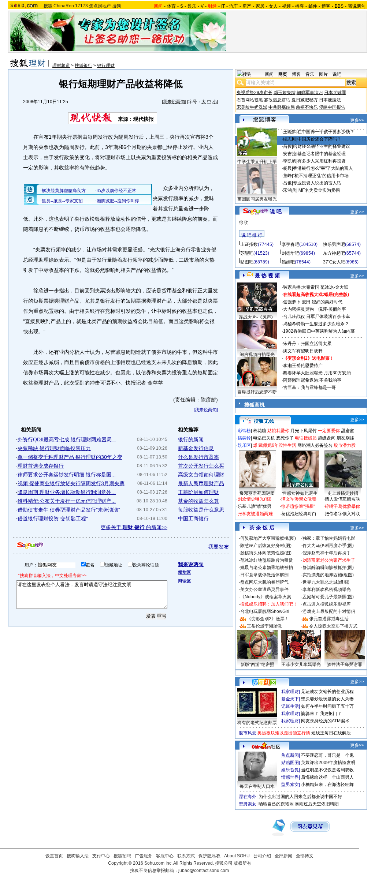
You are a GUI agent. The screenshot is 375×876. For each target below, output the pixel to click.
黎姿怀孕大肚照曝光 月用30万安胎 (317, 372)
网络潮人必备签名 (315, 445)
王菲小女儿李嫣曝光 (301, 664)
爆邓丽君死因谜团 (257, 493)
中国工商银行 (193, 518)
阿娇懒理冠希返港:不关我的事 (312, 380)
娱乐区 (244, 445)
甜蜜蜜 (347, 430)
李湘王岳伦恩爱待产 (303, 365)
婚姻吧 (288, 262)
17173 (81, 5)
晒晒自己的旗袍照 (276, 803)
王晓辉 (289, 131)
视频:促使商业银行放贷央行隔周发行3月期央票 (71, 483)
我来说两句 (174, 101)
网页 (282, 74)
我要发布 (218, 547)
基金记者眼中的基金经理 (321, 153)
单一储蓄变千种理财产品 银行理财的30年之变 (70, 457)
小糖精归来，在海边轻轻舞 (327, 784)
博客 (326, 6)
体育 (171, 6)
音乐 (309, 74)
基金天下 (290, 698)
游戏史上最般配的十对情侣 (328, 611)
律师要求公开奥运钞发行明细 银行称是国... (67, 475)
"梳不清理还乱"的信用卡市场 (321, 175)
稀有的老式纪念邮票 (257, 722)
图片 (323, 74)
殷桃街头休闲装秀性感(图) (266, 552)
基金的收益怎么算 (198, 501)
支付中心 (101, 855)
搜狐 (48, 5)
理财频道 (61, 65)
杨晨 (287, 168)
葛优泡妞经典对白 (298, 513)
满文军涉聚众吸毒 (298, 499)
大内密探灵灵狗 (298, 309)
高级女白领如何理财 (201, 475)
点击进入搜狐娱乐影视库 (326, 604)
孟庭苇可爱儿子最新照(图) (328, 596)
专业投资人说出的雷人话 (317, 183)
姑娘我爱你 (278, 430)
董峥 (287, 175)
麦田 (306, 301)
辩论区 (184, 581)
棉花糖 (259, 430)
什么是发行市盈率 (198, 457)
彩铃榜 (244, 430)
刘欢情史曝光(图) (254, 499)
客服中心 (165, 855)
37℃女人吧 (334, 262)
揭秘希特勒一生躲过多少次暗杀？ (316, 323)
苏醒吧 (246, 253)
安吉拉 (289, 153)
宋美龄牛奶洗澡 (252, 107)
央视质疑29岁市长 (254, 92)
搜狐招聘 (122, 855)
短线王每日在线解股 (331, 732)
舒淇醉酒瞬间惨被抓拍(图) (328, 567)
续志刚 (289, 139)
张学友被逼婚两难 (255, 513)
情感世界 (290, 777)
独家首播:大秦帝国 (301, 287)
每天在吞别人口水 (257, 786)
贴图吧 (246, 262)
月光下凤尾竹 (303, 430)
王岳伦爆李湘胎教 (264, 626)
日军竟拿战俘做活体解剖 (264, 574)
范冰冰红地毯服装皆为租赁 (266, 560)
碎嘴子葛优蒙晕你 (342, 506)
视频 (286, 6)
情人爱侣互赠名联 (342, 499)
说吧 (337, 74)
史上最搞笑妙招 (342, 493)
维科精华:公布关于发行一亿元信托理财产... (67, 501)
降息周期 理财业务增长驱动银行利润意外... (67, 492)
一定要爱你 (329, 430)
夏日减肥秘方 (305, 99)
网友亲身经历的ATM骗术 (325, 720)
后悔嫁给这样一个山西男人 (327, 777)
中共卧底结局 (281, 107)
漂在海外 (247, 796)
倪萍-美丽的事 (332, 309)
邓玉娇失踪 (285, 92)
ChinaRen (63, 5)
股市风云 (247, 732)
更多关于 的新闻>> (134, 527)
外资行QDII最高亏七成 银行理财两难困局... (67, 439)
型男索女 (290, 784)
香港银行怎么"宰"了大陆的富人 (323, 168)
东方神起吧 (334, 253)
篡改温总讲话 (277, 99)
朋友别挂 (345, 438)
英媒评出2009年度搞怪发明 (328, 762)
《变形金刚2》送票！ (268, 618)
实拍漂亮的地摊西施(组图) (328, 574)
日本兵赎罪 (335, 92)
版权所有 (242, 863)
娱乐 (192, 6)
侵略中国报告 (332, 107)
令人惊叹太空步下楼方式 (333, 626)
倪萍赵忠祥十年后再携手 (326, 552)
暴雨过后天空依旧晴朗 (317, 803)
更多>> (357, 120)
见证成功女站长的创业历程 (327, 691)
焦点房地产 (100, 5)
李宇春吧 (290, 244)
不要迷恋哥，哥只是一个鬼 (327, 755)
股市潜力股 (345, 445)
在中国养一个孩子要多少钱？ (325, 131)
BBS (339, 6)
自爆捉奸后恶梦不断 (257, 391)
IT (223, 6)
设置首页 (54, 855)
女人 (273, 6)
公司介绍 (262, 855)
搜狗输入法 (78, 855)
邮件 (312, 6)
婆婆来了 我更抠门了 (321, 713)
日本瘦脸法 (330, 99)
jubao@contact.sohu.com (203, 870)
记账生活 (290, 706)
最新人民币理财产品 (201, 483)
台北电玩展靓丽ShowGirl (264, 611)
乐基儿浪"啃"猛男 (254, 506)
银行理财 (106, 65)
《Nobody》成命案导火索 (265, 596)
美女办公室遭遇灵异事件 (264, 589)
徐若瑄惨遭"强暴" (298, 506)
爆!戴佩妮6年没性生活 (274, 445)
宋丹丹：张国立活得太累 (307, 343)
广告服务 (143, 855)
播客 (299, 6)
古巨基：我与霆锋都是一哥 (309, 387)
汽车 (233, 6)
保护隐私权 (209, 855)
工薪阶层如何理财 (198, 492)
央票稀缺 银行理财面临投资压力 (54, 448)
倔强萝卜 (292, 301)
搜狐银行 (83, 65)
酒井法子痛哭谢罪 (344, 664)
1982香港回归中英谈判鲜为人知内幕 (319, 331)
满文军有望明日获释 (303, 350)
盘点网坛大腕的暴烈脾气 (264, 582)
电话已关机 (264, 438)
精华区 (184, 572)
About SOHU (237, 855)
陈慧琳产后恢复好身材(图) (266, 545)
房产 (246, 6)
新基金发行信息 (196, 448)
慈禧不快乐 (307, 107)
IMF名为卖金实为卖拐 (318, 190)
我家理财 (290, 691)
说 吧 (276, 211)
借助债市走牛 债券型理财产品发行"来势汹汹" (69, 510)
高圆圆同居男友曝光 (257, 199)
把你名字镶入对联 (342, 513)
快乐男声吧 (334, 244)
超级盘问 (326, 438)
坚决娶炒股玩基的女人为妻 (327, 698)
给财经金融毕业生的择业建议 (321, 146)
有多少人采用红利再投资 (321, 161)
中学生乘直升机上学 (257, 161)
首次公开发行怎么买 (201, 466)
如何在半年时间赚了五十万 (327, 706)
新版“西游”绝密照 (257, 664)
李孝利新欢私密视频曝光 (326, 589)
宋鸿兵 (289, 190)
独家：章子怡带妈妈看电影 (328, 538)
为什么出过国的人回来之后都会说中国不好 (300, 796)
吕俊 (287, 146)
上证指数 (249, 244)
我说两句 (356, 6)
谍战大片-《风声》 (257, 317)
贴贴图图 (290, 762)
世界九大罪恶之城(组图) (325, 582)
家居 (260, 6)
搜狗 (116, 5)
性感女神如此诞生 (300, 493)
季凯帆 (289, 161)
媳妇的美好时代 (327, 301)
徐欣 (243, 222)
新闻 (269, 74)
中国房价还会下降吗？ (319, 139)
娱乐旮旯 (290, 769)
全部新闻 (283, 855)
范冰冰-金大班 (334, 287)
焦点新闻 (290, 755)
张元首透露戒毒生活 (329, 618)
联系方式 (186, 855)
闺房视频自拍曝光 (257, 354)
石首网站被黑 (250, 99)
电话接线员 (306, 438)
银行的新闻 (191, 439)
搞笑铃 (244, 438)
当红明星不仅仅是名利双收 (327, 769)
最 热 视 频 (267, 275)
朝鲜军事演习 (310, 92)
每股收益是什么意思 (201, 510)
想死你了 (285, 438)
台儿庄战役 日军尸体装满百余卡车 (316, 316)
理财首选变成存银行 (41, 466)
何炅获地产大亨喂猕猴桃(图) (268, 538)
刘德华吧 (290, 253)
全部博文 (304, 855)
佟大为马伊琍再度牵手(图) (328, 545)
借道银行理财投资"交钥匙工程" (53, 518)
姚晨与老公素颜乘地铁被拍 (266, 567)
